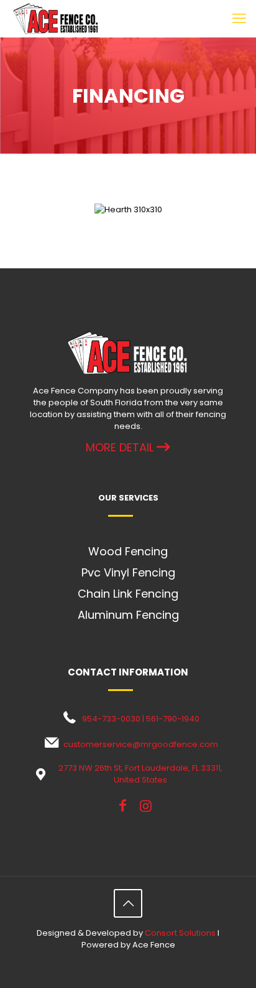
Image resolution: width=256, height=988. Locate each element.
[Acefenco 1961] (56, 18)
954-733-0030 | (114, 719)
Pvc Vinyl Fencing (128, 572)
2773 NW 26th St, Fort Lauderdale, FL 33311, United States (140, 774)
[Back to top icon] (128, 903)
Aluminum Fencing (128, 615)
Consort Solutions (180, 933)
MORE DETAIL (121, 447)
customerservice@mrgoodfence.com (140, 744)
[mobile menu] (239, 18)
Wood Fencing (128, 551)
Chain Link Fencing (128, 593)
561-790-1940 (172, 719)
